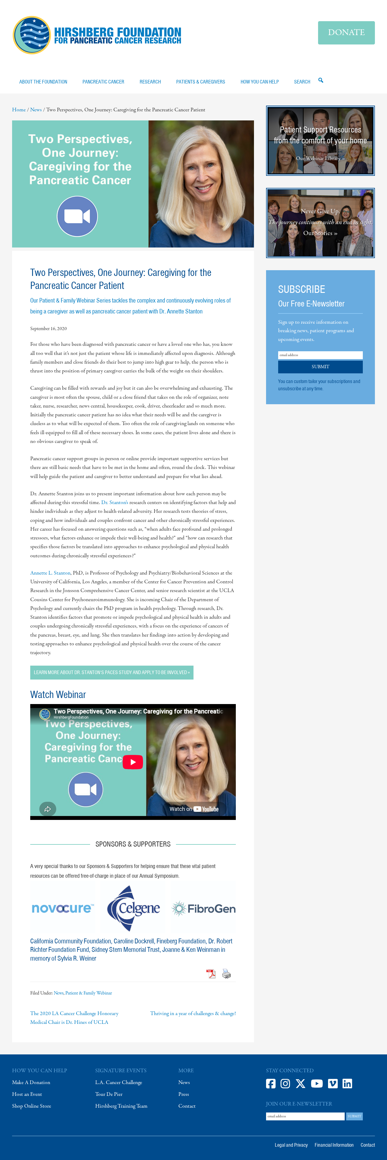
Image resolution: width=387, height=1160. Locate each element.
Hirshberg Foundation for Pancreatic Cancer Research (96, 35)
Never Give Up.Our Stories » (320, 222)
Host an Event (27, 1094)
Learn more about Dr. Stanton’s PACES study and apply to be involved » (112, 672)
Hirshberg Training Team (121, 1106)
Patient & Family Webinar (88, 993)
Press (183, 1094)
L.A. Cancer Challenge (118, 1082)
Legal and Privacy (291, 1145)
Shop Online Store (31, 1106)
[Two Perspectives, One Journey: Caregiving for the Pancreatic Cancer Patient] (133, 246)
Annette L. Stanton (50, 573)
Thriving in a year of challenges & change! (193, 1013)
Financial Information (334, 1145)
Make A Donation (31, 1082)
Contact (187, 1106)
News (58, 993)
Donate (346, 33)
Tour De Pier (108, 1094)
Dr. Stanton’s (114, 502)
